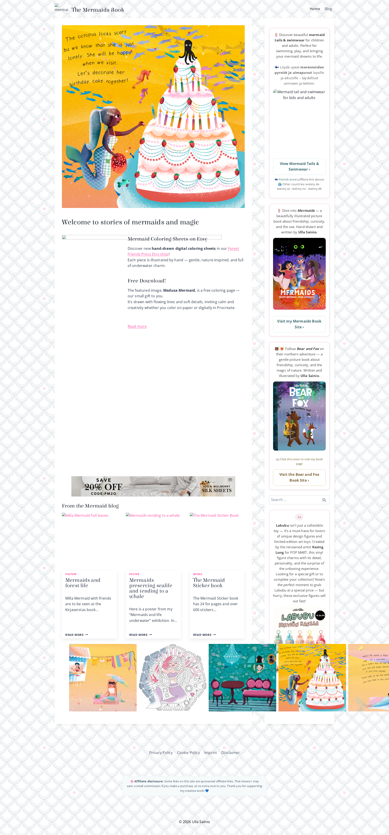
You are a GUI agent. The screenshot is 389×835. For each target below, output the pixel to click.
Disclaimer (230, 752)
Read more (137, 326)
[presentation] (89, 540)
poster (134, 574)
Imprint (210, 752)
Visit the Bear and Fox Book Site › (299, 477)
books (197, 574)
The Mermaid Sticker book (209, 583)
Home (315, 8)
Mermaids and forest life (82, 583)
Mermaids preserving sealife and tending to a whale (150, 588)
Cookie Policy (188, 752)
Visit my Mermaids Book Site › (299, 324)
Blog (328, 8)
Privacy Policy (161, 752)
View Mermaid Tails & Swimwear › (299, 166)
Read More (75, 635)
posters (71, 574)
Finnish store (288, 179)
